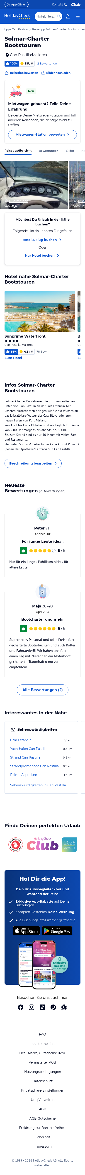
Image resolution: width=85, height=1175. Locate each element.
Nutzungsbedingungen (42, 1072)
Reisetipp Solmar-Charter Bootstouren (58, 29)
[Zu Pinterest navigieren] (53, 1008)
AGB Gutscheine (42, 1118)
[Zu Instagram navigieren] (31, 1008)
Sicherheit (42, 1137)
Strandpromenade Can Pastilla (34, 766)
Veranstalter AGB (42, 1062)
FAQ (42, 1034)
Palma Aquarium (23, 775)
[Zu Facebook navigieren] (20, 1008)
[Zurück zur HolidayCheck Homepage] (17, 16)
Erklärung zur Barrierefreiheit (42, 1128)
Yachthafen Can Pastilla (28, 749)
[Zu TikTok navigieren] (42, 1008)
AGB (42, 1109)
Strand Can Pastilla (25, 757)
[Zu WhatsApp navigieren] (64, 1008)
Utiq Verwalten (42, 1100)
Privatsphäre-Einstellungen (42, 1090)
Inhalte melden (42, 1044)
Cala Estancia (20, 740)
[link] (67, 16)
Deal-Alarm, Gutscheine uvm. (42, 1053)
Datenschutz (42, 1081)
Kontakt (57, 4)
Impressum (43, 1146)
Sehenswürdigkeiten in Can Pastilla (38, 785)
